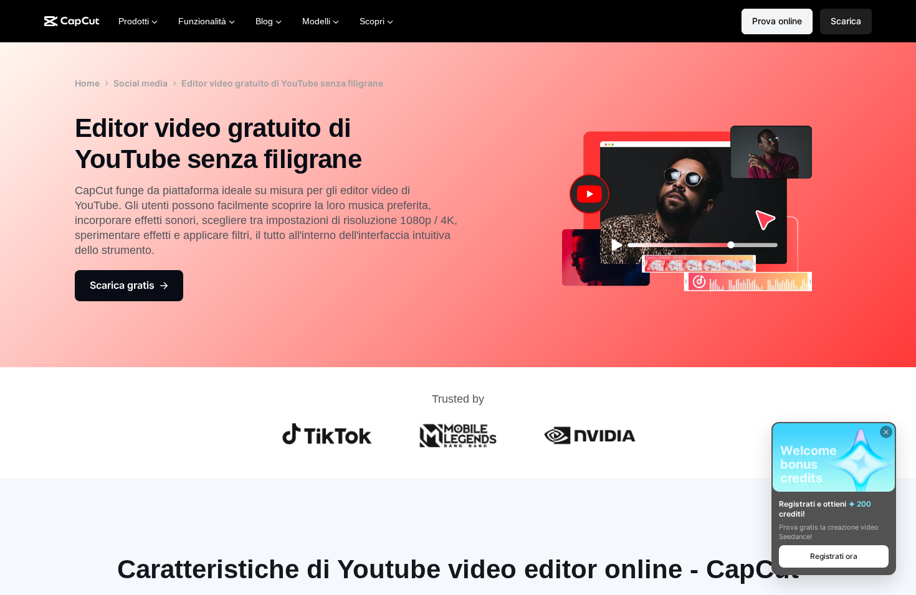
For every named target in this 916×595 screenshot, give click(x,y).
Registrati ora (833, 556)
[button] (846, 21)
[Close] (886, 432)
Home (87, 83)
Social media (140, 83)
